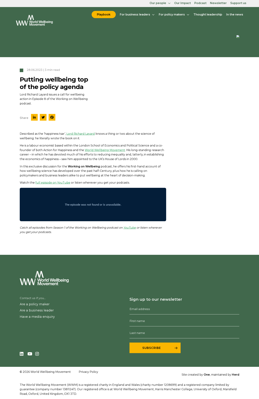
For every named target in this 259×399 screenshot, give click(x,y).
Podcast (200, 3)
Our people (158, 3)
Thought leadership (207, 14)
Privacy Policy (88, 372)
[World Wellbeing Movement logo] (34, 20)
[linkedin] (23, 354)
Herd (235, 374)
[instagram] (38, 354)
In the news (234, 14)
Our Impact (182, 3)
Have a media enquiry (37, 317)
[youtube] (31, 354)
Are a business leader (37, 310)
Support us (238, 3)
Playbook (103, 14)
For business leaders (135, 14)
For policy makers (172, 14)
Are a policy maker (35, 304)
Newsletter (218, 3)
